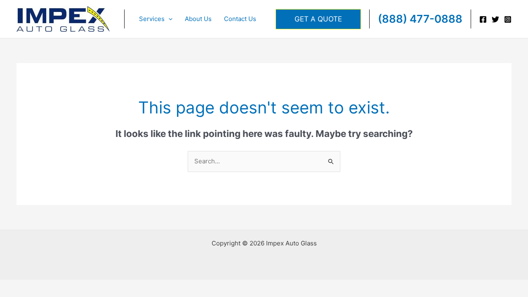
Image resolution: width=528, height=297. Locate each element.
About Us (198, 19)
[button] (168, 19)
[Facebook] (483, 19)
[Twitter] (495, 19)
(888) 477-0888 (420, 18)
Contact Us (240, 19)
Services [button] (152, 19)
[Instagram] (508, 19)
